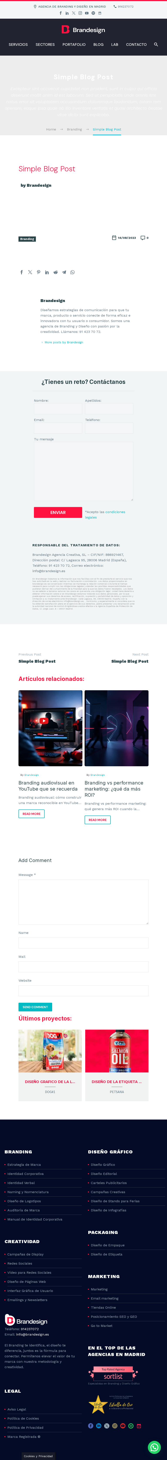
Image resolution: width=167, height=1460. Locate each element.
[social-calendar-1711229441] (139, 1427)
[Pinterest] (39, 272)
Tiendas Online (103, 1307)
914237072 (126, 6)
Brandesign (31, 774)
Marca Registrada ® (23, 1437)
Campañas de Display (25, 1254)
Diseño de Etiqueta (106, 1254)
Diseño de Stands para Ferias (115, 1201)
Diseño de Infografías (108, 1210)
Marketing (99, 1289)
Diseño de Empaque (108, 1245)
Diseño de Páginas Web (26, 1282)
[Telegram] (64, 272)
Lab (114, 44)
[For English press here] (106, 13)
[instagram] (114, 1427)
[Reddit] (55, 272)
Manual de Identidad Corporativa (34, 1219)
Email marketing (105, 1298)
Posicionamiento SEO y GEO (114, 1317)
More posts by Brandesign (64, 342)
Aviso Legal (16, 1409)
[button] (154, 1447)
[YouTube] (87, 13)
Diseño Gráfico (103, 1165)
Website (25, 980)
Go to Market (101, 1326)
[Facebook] (60, 13)
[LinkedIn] (67, 13)
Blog (99, 44)
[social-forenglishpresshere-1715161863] (147, 1427)
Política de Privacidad (25, 1427)
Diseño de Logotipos (24, 1201)
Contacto (136, 44)
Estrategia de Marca (24, 1165)
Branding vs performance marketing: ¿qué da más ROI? (114, 789)
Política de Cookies (23, 1418)
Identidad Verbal (21, 1183)
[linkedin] (98, 1427)
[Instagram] (80, 13)
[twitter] (106, 1427)
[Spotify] (93, 13)
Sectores (45, 44)
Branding (27, 239)
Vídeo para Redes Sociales (29, 1272)
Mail (21, 957)
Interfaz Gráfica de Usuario (30, 1291)
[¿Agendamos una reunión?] (100, 13)
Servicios (18, 44)
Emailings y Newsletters (27, 1300)
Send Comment (35, 1007)
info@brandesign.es (32, 1334)
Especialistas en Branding (103, 1383)
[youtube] (122, 1427)
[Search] (155, 44)
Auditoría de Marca (23, 1210)
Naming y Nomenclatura (28, 1192)
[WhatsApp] (72, 272)
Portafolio (74, 44)
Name (23, 933)
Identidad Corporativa (25, 1174)
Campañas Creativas (108, 1192)
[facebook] (90, 1427)
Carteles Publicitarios (109, 1183)
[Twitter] (73, 13)
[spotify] (131, 1427)
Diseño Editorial (104, 1174)
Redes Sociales (19, 1263)
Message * (27, 875)
